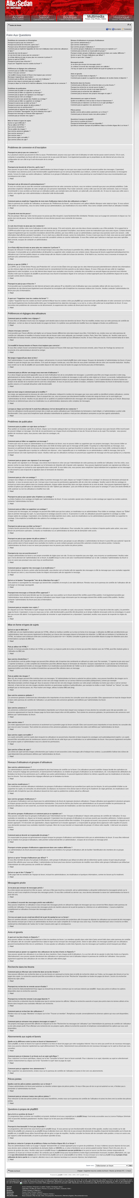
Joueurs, (115, 20)
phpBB (60, 1175)
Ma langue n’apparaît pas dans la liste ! (20, 77)
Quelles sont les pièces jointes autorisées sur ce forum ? (89, 112)
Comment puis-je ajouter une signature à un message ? (26, 95)
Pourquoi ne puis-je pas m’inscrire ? (19, 61)
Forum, (88, 19)
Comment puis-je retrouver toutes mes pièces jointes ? (89, 114)
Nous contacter (27, 1195)
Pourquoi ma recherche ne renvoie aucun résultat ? (88, 87)
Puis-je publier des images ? (17, 129)
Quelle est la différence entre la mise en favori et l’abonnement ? (92, 100)
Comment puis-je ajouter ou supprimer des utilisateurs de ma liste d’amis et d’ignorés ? (99, 78)
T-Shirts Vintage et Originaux (69, 20)
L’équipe (80, 1171)
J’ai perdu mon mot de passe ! (18, 53)
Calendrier (25, 1188)
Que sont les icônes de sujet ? (18, 139)
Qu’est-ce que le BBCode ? (17, 123)
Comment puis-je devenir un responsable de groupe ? (88, 51)
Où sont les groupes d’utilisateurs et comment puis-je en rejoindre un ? (94, 49)
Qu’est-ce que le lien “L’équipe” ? (81, 57)
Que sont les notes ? (15, 135)
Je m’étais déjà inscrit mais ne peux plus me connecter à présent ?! (30, 57)
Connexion (127, 29)
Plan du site (36, 1195)
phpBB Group (82, 1116)
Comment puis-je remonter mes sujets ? (21, 115)
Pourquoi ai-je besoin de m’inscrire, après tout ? (23, 44)
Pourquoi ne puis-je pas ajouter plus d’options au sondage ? (27, 99)
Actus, (14, 20)
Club (68, 1188)
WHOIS (58, 1148)
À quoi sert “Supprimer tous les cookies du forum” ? (25, 63)
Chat (28, 1192)
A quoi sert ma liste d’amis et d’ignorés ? (84, 76)
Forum (24, 1192)
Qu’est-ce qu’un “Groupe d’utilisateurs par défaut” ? (88, 55)
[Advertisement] (83, 7)
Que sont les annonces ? (16, 133)
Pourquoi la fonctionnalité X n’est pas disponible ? (87, 123)
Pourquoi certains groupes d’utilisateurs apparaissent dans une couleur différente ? (98, 53)
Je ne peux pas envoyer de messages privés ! (86, 64)
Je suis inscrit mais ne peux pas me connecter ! (23, 55)
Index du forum (15, 25)
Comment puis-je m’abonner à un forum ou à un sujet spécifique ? (92, 103)
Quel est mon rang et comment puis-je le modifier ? (24, 81)
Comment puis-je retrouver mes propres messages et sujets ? (91, 93)
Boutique (70, 17)
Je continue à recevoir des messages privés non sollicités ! (90, 66)
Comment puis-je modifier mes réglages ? (21, 71)
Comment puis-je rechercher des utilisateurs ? (86, 91)
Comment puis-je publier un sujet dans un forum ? (24, 90)
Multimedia (95, 16)
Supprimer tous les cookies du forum (96, 1171)
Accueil (18, 17)
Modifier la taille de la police (129, 25)
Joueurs (51, 20)
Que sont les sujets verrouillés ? (18, 137)
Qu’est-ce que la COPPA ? (16, 59)
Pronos (44, 1188)
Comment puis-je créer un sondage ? (20, 97)
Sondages (54, 1187)
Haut (11, 162)
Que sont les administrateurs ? (81, 42)
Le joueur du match (54, 1188)
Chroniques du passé (29, 1194)
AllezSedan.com (12, 1195)
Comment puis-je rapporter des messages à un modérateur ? (28, 109)
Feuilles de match (35, 1188)
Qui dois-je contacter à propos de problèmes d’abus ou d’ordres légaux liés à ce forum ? (100, 125)
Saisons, (122, 20)
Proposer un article (39, 1187)
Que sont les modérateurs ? (80, 44)
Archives (20, 20)
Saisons (45, 1194)
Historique (121, 17)
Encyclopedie (49, 1195)
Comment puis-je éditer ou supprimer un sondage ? (25, 101)
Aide (42, 1195)
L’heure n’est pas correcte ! (17, 73)
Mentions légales (68, 1195)
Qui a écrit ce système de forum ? (82, 121)
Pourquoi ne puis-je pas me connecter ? (21, 42)
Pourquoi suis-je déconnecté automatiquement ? (24, 47)
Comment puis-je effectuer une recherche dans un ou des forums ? (93, 85)
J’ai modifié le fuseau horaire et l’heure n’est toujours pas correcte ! (30, 75)
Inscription (117, 29)
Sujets (48, 1187)
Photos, (98, 19)
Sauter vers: (90, 1165)
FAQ (109, 29)
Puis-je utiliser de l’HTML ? (16, 125)
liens (60, 1187)
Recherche (58, 1195)
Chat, (93, 19)
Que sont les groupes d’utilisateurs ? (83, 47)
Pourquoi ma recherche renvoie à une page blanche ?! (88, 89)
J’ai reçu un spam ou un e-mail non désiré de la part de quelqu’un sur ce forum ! (97, 68)
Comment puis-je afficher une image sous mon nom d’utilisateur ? (29, 79)
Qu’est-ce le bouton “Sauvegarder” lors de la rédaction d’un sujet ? (30, 111)
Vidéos (103, 19)
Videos (39, 1192)
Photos (33, 1192)
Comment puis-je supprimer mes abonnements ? (87, 105)
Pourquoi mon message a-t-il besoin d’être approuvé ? (25, 113)
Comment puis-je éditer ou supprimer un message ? (25, 92)
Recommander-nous (81, 1195)
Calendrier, (38, 20)
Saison (44, 17)
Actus (24, 1187)
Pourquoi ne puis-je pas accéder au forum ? (22, 103)
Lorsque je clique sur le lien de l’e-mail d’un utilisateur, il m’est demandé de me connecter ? (37, 83)
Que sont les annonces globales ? (19, 131)
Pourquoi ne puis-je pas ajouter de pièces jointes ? (24, 105)
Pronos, (45, 20)
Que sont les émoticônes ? (17, 127)
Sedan (128, 20)
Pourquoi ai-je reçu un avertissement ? (20, 107)
